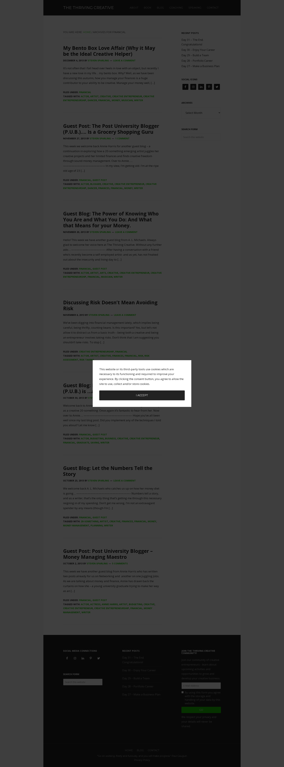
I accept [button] (142, 395)
